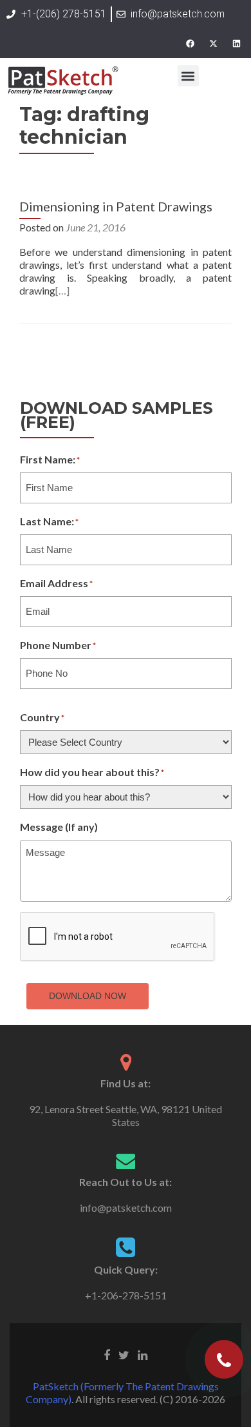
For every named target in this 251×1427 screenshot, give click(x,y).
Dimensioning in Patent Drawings (115, 206)
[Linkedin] (236, 43)
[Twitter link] (123, 1354)
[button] (188, 75)
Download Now (87, 996)
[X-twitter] (213, 43)
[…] (62, 290)
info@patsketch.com (126, 1207)
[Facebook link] (107, 1354)
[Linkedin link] (142, 1354)
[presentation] (118, 937)
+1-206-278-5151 (126, 1295)
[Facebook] (189, 43)
